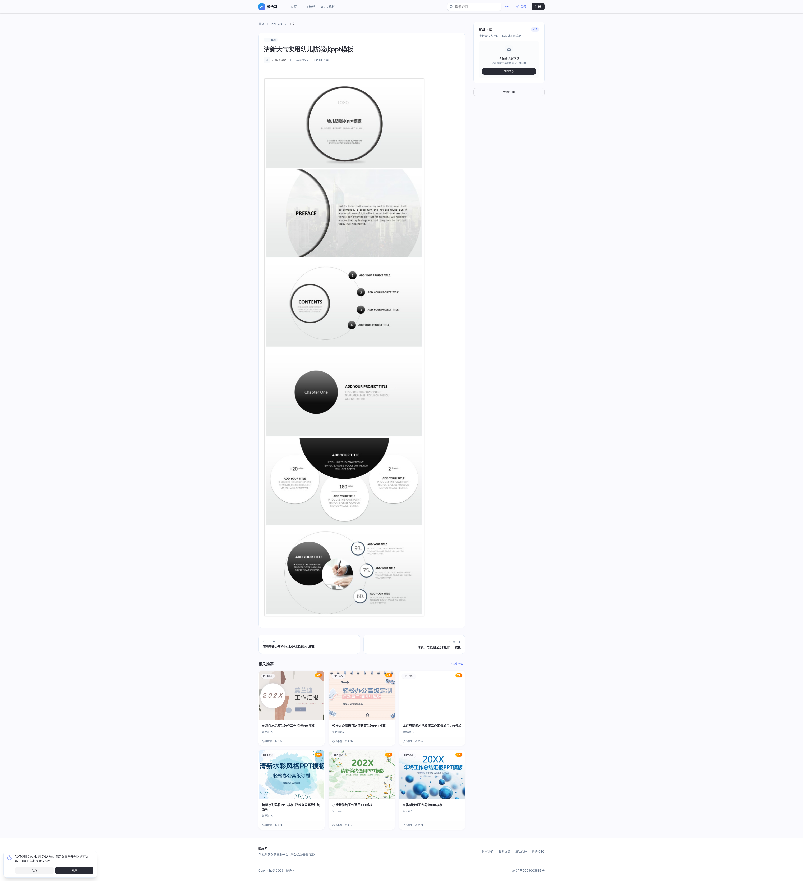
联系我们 (487, 851)
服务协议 (504, 851)
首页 (294, 7)
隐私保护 (521, 851)
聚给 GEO (538, 851)
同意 (74, 870)
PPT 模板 (309, 7)
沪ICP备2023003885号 (528, 870)
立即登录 (509, 71)
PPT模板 (277, 24)
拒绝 (34, 870)
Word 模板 (328, 7)
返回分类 (509, 92)
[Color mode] (507, 6)
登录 (523, 7)
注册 (538, 7)
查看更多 (457, 664)
